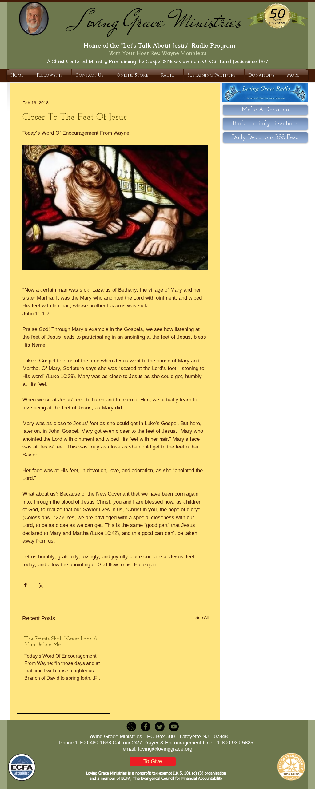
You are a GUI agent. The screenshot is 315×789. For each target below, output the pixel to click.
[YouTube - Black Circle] (174, 726)
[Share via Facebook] (25, 585)
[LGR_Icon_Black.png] (131, 726)
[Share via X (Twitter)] (40, 585)
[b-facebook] (145, 726)
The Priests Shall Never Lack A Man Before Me (61, 642)
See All (202, 617)
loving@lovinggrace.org (165, 749)
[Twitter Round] (160, 726)
